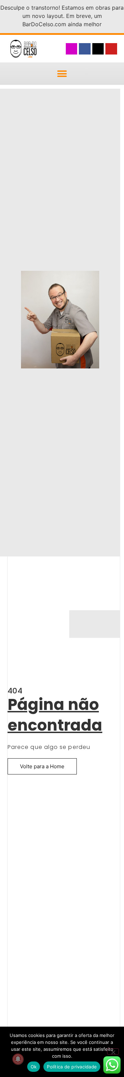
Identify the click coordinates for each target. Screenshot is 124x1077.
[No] (113, 1051)
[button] (62, 73)
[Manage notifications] (17, 1059)
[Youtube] (111, 49)
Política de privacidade (72, 1066)
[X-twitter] (98, 49)
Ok (34, 1066)
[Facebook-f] (85, 49)
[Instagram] (72, 49)
